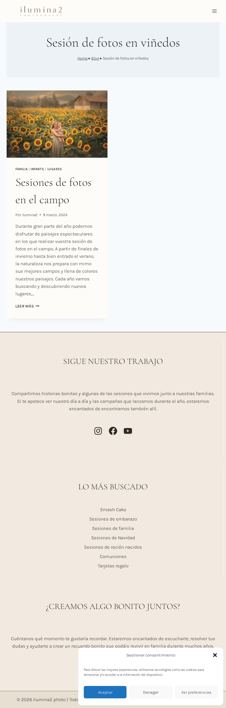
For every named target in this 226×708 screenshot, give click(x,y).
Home (82, 58)
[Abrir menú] (214, 11)
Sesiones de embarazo (113, 519)
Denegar (150, 692)
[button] (215, 655)
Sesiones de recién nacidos (113, 547)
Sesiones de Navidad (113, 537)
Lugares (54, 169)
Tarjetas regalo (113, 565)
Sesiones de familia (113, 528)
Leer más (27, 306)
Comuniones (113, 556)
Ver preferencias (196, 692)
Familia (21, 169)
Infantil (37, 169)
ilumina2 (29, 215)
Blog (95, 58)
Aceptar (105, 692)
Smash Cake (113, 509)
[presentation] (57, 124)
